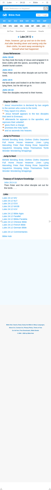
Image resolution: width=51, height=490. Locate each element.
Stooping (18, 148)
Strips (26, 148)
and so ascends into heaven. (18, 130)
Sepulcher (44, 145)
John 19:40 (8, 57)
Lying (46, 142)
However (29, 142)
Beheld (5, 139)
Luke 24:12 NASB (10, 206)
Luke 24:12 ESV (10, 203)
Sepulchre (7, 148)
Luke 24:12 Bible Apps (13, 213)
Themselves (36, 148)
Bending (14, 139)
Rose (34, 145)
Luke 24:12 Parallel (11, 216)
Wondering (15, 151)
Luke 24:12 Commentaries (14, 232)
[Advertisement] (25, 257)
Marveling (7, 145)
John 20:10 (8, 90)
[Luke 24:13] (48, 226)
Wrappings (26, 151)
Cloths (36, 139)
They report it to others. (15, 111)
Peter (15, 145)
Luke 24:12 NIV (9, 198)
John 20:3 (7, 70)
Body (21, 139)
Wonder (6, 151)
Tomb (46, 148)
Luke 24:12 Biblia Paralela (14, 219)
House (19, 142)
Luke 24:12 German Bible (14, 227)
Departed (44, 139)
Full (4, 142)
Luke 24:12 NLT (9, 201)
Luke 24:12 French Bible (14, 225)
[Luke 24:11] (3, 226)
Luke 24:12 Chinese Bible (14, 222)
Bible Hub (7, 236)
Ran (22, 145)
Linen (38, 142)
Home (11, 142)
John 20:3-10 (10, 182)
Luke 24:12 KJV (9, 209)
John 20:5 (7, 80)
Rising (28, 145)
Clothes (28, 139)
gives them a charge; (15, 125)
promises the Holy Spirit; (16, 128)
